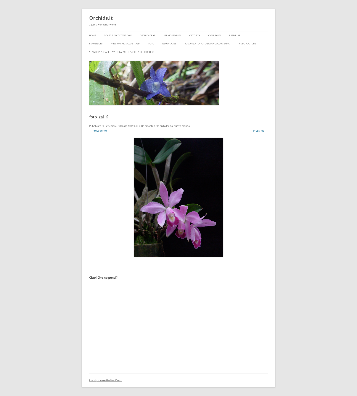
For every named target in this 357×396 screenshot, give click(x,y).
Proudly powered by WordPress (105, 380)
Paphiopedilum (172, 35)
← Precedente (98, 130)
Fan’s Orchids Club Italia (125, 43)
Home (92, 35)
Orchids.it (101, 18)
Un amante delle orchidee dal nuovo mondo (165, 126)
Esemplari (235, 35)
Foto (151, 43)
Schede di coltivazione (118, 35)
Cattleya (194, 35)
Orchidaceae (147, 35)
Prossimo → (260, 130)
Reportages (169, 43)
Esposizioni (95, 43)
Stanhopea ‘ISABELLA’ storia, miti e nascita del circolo (121, 52)
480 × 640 (133, 126)
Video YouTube (247, 43)
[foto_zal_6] (178, 197)
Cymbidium (214, 35)
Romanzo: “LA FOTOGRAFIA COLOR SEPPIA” (207, 43)
